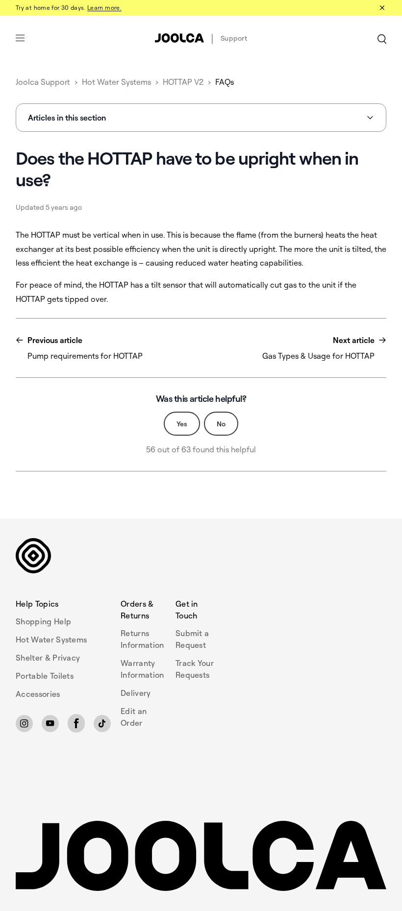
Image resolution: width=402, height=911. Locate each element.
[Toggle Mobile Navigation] (20, 38)
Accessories (38, 694)
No (221, 423)
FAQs (224, 82)
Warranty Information (142, 669)
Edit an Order (134, 717)
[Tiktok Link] (102, 723)
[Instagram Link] (24, 723)
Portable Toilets (45, 676)
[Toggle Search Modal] (381, 38)
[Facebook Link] (76, 723)
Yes (181, 423)
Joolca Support (43, 82)
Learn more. (104, 7)
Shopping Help (43, 621)
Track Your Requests (195, 669)
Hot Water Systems (116, 82)
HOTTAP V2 (183, 82)
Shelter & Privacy (48, 658)
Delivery (136, 693)
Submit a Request (192, 639)
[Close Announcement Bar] (381, 8)
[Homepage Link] (201, 856)
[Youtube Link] (50, 723)
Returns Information (142, 639)
